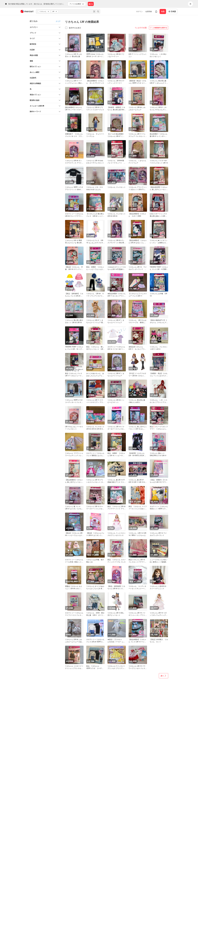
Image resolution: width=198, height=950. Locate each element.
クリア (58, 21)
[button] (48, 11)
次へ (162, 675)
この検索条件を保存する (159, 28)
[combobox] (68, 11)
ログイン (139, 11)
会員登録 (148, 11)
